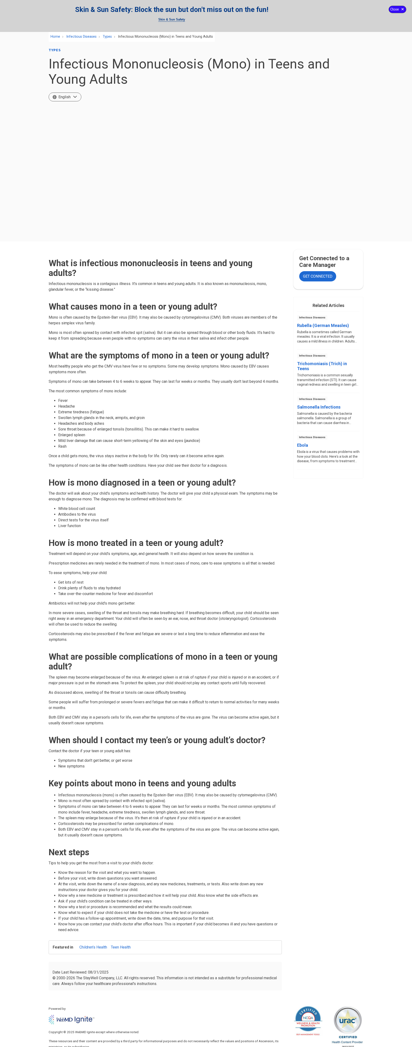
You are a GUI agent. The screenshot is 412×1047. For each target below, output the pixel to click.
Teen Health (121, 947)
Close (394, 9)
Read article (328, 331)
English (64, 97)
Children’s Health (93, 947)
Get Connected (317, 276)
